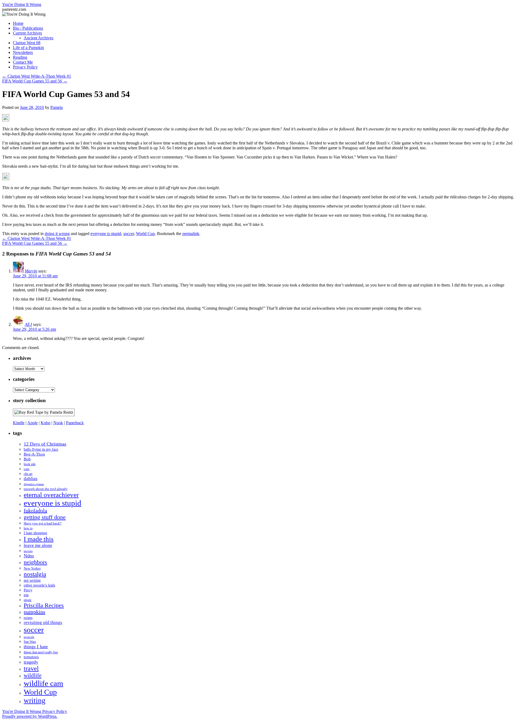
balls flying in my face (41, 449)
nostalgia (35, 574)
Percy (28, 590)
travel (31, 668)
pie (26, 595)
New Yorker (32, 568)
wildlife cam (43, 683)
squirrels (29, 637)
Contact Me (23, 62)
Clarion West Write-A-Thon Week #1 (36, 76)
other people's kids (39, 585)
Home (18, 23)
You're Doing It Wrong (21, 4)
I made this (39, 539)
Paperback (75, 422)
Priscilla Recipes (44, 605)
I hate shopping (35, 533)
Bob (27, 459)
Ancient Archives (38, 38)
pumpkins (34, 612)
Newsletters (23, 52)
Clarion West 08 (26, 42)
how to (28, 528)
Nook (58, 422)
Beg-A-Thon (34, 454)
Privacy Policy (25, 67)
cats (26, 469)
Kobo (45, 422)
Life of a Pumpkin (28, 47)
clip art (28, 474)
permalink (190, 233)
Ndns (29, 555)
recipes (28, 618)
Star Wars (30, 642)
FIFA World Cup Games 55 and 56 (34, 81)
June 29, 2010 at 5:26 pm (34, 329)
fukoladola (35, 510)
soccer (128, 233)
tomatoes (31, 656)
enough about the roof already (46, 489)
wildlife (32, 675)
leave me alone (38, 545)
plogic (28, 600)
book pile (30, 464)
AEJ (28, 324)
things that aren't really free (41, 652)
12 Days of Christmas (45, 444)
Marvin (31, 271)
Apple (32, 422)
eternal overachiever (51, 494)
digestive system (34, 484)
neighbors (35, 562)
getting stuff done (45, 517)
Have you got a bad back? (42, 523)
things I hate (36, 646)
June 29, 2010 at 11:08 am (35, 276)
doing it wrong (57, 233)
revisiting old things (43, 622)
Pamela (56, 107)
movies (28, 551)
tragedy (31, 662)
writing (35, 700)
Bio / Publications (28, 28)
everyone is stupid (105, 233)
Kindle (19, 422)
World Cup (145, 233)
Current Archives (27, 33)
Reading (20, 57)
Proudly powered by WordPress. (29, 716)
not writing (32, 580)
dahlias (30, 478)
